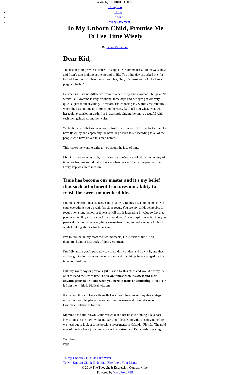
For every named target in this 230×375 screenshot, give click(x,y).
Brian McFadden (117, 47)
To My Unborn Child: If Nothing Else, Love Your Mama (100, 362)
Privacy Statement (118, 22)
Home (118, 12)
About (118, 17)
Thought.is (115, 7)
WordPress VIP (123, 372)
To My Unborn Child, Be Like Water (87, 358)
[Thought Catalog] (121, 2)
